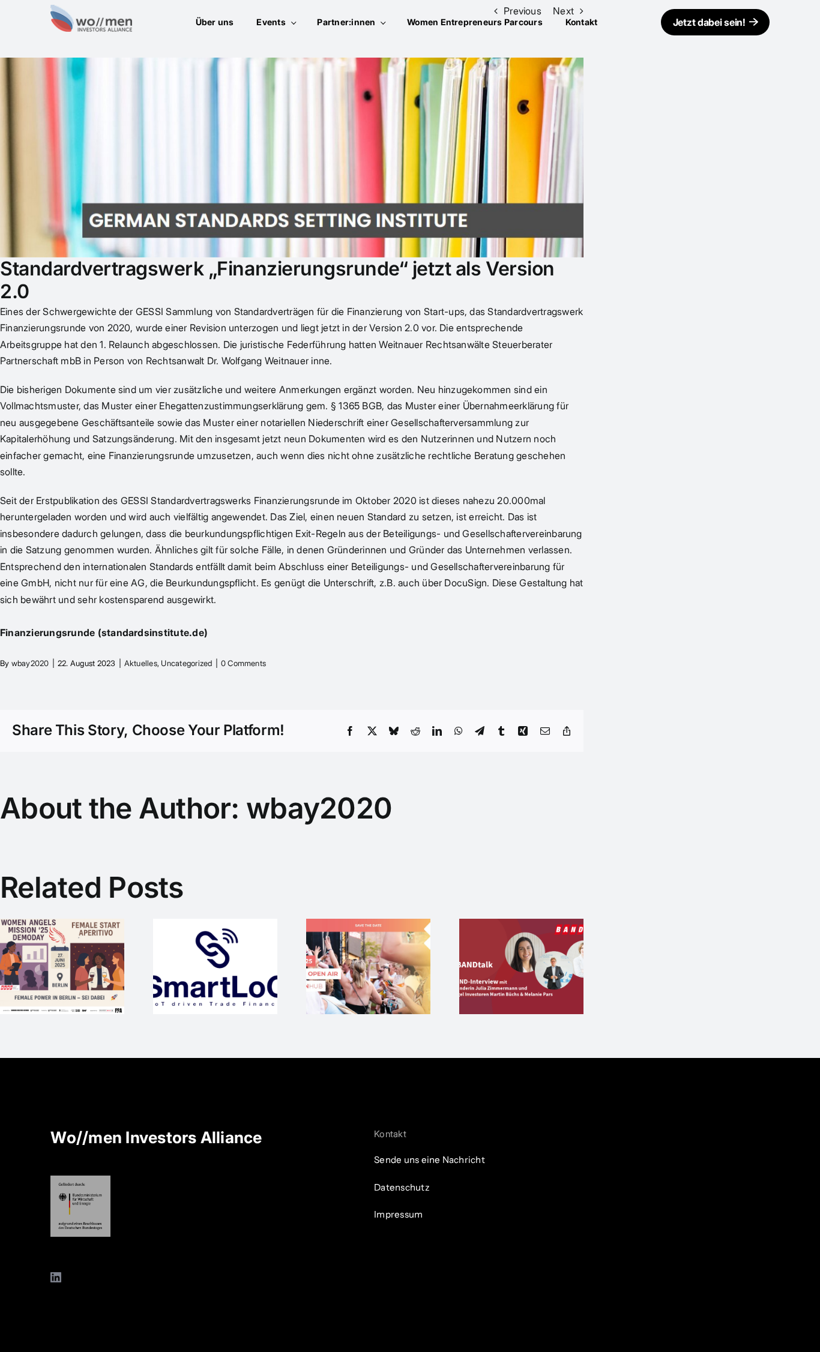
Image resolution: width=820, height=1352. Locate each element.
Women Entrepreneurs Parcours (475, 22)
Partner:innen (347, 22)
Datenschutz (402, 1187)
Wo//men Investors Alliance (156, 1137)
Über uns (215, 22)
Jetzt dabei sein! (709, 22)
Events (272, 22)
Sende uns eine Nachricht (429, 1159)
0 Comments (243, 663)
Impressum (398, 1214)
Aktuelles (140, 663)
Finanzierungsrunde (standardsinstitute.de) (104, 632)
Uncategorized (186, 663)
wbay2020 (30, 663)
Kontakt (581, 22)
